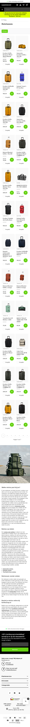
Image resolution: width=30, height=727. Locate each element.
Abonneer (15, 649)
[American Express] (13, 720)
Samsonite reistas (8, 568)
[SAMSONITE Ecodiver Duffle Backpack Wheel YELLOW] (8, 407)
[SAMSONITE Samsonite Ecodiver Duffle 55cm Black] (21, 109)
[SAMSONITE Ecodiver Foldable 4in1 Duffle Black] (8, 208)
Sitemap (18, 722)
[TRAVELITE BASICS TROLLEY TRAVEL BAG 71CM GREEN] (21, 308)
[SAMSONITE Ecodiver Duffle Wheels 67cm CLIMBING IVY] (21, 374)
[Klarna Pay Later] (17, 720)
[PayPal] (22, 720)
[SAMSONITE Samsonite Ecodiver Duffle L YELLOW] (21, 43)
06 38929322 (9, 664)
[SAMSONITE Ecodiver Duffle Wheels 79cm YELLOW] (8, 175)
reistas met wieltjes (9, 532)
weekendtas (12, 591)
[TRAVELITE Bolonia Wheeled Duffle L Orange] (8, 276)
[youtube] (19, 693)
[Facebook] (10, 693)
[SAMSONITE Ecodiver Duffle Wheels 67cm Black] (21, 407)
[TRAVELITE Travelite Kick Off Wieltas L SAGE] (8, 308)
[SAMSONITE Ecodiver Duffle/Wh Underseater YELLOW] (8, 76)
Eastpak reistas (7, 570)
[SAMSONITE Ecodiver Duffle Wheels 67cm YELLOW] (8, 109)
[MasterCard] (15, 718)
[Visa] (20, 718)
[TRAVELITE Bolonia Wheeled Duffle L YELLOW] (8, 142)
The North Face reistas (9, 572)
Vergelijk (7, 64)
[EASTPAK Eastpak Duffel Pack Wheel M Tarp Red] (21, 208)
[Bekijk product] (12, 61)
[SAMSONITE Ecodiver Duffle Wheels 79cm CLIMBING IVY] (8, 374)
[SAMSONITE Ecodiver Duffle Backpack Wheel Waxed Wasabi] (8, 43)
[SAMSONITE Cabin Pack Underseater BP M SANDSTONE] (21, 341)
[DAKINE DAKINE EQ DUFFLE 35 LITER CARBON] (21, 175)
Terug (4, 20)
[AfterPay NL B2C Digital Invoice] (5, 718)
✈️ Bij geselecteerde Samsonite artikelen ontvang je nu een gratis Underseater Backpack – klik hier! (15, 14)
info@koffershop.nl (11, 670)
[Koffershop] (6, 5)
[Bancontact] (25, 718)
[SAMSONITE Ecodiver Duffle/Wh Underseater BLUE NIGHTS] (21, 241)
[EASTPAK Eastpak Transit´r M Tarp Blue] (21, 76)
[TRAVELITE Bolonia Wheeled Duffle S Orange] (21, 276)
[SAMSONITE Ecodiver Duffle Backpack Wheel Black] (8, 341)
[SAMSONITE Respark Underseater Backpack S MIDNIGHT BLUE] (8, 241)
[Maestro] (8, 720)
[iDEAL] (10, 718)
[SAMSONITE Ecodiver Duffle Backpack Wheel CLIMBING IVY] (21, 142)
